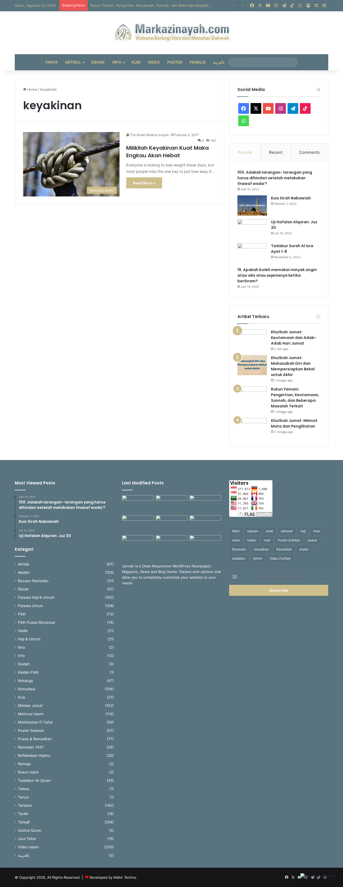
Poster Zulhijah (289, 540)
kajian (251, 540)
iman (316, 531)
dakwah (287, 531)
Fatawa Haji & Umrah (36, 597)
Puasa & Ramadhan (35, 739)
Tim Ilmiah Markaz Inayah (149, 135)
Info (116, 62)
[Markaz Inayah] (172, 32)
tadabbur (238, 558)
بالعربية (219, 62)
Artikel (73, 62)
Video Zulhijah (280, 558)
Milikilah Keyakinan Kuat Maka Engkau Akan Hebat (167, 151)
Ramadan (239, 549)
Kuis (136, 62)
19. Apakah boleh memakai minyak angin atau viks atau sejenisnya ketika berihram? (277, 275)
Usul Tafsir (27, 839)
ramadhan (261, 549)
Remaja (24, 764)
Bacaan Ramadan (33, 581)
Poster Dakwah (31, 730)
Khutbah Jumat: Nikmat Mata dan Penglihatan (294, 423)
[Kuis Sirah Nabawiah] (252, 205)
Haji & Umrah (29, 639)
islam (236, 540)
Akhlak (23, 564)
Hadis (23, 631)
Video (154, 62)
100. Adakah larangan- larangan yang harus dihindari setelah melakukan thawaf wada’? (274, 178)
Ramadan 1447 (31, 747)
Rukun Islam (28, 772)
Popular (245, 152)
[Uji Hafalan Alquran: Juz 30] (252, 229)
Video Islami (28, 847)
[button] (317, 876)
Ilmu (21, 647)
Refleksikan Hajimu (34, 755)
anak (269, 531)
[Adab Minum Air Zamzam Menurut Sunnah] (205, 524)
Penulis (198, 62)
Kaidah (24, 664)
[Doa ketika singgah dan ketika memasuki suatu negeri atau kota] (138, 504)
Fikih (22, 614)
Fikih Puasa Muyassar (36, 622)
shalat (303, 549)
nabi (267, 540)
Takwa (23, 789)
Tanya (51, 62)
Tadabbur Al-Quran (34, 780)
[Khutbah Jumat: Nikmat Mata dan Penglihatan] (252, 428)
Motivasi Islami (30, 714)
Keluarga (25, 680)
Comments (309, 152)
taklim (257, 558)
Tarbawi (25, 805)
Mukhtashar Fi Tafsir (35, 722)
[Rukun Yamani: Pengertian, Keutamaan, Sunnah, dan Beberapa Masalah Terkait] (252, 396)
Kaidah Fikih (28, 672)
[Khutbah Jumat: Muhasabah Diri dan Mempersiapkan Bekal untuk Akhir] (252, 365)
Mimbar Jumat (30, 705)
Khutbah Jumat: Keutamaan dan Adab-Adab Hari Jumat (293, 337)
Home (31, 89)
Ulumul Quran (29, 830)
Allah (236, 531)
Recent (275, 152)
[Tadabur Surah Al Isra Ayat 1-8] (252, 253)
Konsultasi (26, 689)
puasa (312, 540)
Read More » (144, 183)
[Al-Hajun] (205, 544)
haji (303, 531)
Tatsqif (24, 822)
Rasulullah (284, 549)
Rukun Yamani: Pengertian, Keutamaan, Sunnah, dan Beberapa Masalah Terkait (155, 5)
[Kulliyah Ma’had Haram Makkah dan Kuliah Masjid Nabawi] (138, 544)
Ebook (98, 62)
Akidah (23, 572)
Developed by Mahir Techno (113, 877)
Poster (174, 62)
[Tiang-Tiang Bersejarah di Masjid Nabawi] (171, 544)
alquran (252, 531)
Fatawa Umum (30, 606)
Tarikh (23, 814)
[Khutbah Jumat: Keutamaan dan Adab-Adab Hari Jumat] (252, 339)
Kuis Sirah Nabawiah (291, 198)
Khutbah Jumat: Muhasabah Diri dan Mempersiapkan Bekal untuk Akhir (293, 366)
